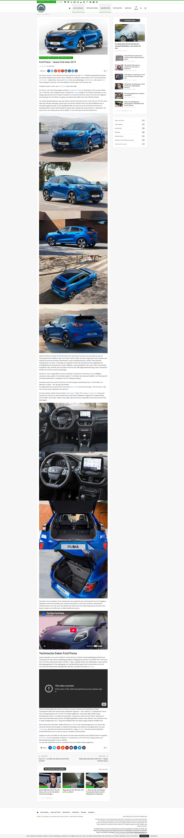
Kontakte (60, 2)
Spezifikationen (89, 80)
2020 (45, 80)
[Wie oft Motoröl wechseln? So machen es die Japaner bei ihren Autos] (119, 58)
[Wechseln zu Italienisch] (78, 2)
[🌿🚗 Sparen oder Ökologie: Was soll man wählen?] (73, 780)
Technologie (43, 729)
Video (66, 80)
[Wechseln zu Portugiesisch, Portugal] (93, 2)
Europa (76, 92)
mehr (136, 9)
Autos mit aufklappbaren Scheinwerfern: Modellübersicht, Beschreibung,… (134, 103)
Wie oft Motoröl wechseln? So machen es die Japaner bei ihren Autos (134, 57)
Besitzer (81, 729)
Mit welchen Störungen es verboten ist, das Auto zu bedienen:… (132, 66)
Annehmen (144, 836)
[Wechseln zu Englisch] (90, 2)
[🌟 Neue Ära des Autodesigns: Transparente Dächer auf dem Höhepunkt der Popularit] (97, 780)
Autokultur (91, 812)
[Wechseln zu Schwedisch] (97, 2)
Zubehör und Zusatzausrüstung (124, 140)
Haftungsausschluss (139, 832)
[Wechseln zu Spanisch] (84, 2)
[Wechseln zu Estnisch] (68, 2)
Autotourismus (119, 136)
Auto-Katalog (78, 8)
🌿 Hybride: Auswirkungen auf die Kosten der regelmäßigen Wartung (134, 85)
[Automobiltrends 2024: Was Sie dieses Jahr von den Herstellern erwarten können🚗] (50, 780)
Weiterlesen (154, 836)
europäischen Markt (75, 90)
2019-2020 (74, 387)
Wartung (128, 8)
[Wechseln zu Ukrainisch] (87, 2)
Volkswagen (70, 393)
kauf (45, 90)
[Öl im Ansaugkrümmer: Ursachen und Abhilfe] (119, 96)
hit (93, 395)
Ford (103, 80)
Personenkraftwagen (66, 57)
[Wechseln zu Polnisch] (81, 2)
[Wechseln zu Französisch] (74, 2)
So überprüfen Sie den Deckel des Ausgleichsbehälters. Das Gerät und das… (128, 46)
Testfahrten (117, 8)
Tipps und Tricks (92, 8)
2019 (82, 75)
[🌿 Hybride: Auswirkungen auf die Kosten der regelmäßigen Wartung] (119, 86)
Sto (57, 363)
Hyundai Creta (93, 393)
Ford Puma (62, 86)
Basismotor (43, 738)
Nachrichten (105, 8)
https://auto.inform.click (120, 819)
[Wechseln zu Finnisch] (71, 2)
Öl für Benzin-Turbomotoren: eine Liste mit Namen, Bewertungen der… (134, 76)
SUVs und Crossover (121, 144)
